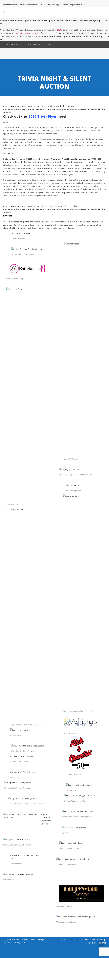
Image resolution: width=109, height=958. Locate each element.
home (63, 940)
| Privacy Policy (18, 942)
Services (72, 940)
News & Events (97, 940)
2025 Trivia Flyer (43, 116)
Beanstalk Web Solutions (25, 939)
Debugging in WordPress (76, 33)
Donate (92, 943)
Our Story (83, 940)
